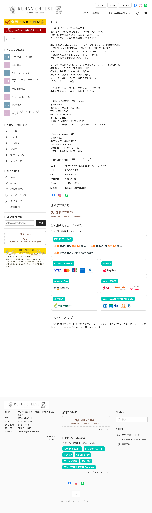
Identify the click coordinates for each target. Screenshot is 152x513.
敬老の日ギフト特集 (22, 57)
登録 (41, 223)
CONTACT (125, 5)
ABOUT (101, 5)
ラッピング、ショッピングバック (25, 113)
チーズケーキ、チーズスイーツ (25, 81)
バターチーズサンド (22, 73)
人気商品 (16, 65)
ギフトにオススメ (21, 97)
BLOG (112, 5)
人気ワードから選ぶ (118, 13)
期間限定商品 (19, 89)
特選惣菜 (16, 105)
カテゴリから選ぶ (90, 13)
